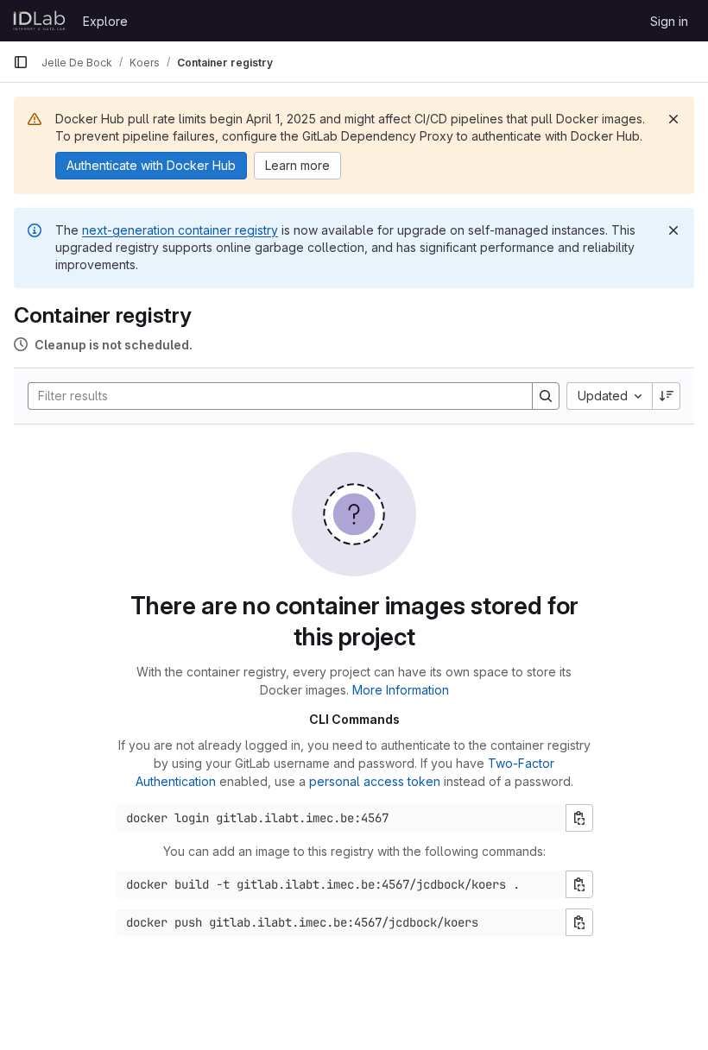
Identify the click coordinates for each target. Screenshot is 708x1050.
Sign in (669, 21)
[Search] (545, 396)
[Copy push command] (579, 922)
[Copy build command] (579, 884)
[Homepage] (39, 21)
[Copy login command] (579, 818)
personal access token (374, 781)
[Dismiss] (673, 119)
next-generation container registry (180, 230)
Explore (105, 21)
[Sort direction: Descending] (666, 396)
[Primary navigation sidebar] (21, 62)
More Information (400, 689)
